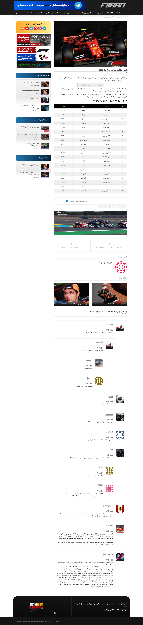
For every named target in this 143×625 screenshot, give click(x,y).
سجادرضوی (109, 414)
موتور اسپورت (66, 13)
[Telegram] (66, 201)
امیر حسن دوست (120, 73)
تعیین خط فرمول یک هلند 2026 (78, 304)
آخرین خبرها (107, 17)
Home (125, 17)
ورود (46, 13)
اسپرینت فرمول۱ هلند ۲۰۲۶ (32, 98)
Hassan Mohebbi (106, 526)
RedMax (110, 324)
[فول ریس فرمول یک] (34, 53)
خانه (117, 13)
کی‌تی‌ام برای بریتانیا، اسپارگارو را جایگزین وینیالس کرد (28, 136)
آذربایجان (102, 73)
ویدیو (42, 621)
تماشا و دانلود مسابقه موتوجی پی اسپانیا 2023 (72, 248)
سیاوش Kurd (108, 506)
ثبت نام (57, 621)
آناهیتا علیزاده (35, 110)
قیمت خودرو (37, 621)
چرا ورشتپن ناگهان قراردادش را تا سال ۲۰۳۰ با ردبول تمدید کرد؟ (29, 174)
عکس (46, 621)
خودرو (76, 13)
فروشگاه (108, 13)
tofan (100, 486)
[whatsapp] (63, 201)
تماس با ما (19, 621)
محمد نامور (35, 130)
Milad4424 (109, 450)
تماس (30, 13)
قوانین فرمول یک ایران (28, 621)
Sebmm (88, 360)
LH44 (111, 396)
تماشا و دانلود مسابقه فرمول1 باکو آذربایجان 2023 (109, 248)
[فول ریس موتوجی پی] (34, 60)
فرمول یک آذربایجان (111, 207)
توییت (53, 621)
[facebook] (60, 201)
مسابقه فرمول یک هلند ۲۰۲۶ (117, 304)
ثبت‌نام (38, 13)
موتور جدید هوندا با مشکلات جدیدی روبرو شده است (29, 107)
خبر (49, 621)
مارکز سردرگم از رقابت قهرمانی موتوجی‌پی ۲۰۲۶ (31, 145)
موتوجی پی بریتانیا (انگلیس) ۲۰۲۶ (30, 127)
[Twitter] (57, 201)
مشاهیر (54, 13)
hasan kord (108, 432)
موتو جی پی (86, 13)
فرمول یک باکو (101, 207)
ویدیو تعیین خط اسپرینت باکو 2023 (91, 85)
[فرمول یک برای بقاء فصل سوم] (34, 46)
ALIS (89, 378)
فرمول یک (99, 13)
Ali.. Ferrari (108, 554)
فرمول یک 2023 (122, 207)
